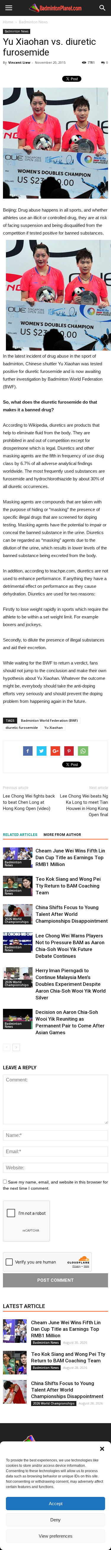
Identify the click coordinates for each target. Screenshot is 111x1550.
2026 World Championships (17, 920)
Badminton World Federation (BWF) (49, 720)
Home (8, 21)
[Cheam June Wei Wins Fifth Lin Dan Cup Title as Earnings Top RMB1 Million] (18, 857)
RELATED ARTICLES (20, 835)
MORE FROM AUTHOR (62, 835)
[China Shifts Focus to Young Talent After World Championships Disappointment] (18, 914)
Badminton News (16, 31)
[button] (102, 1449)
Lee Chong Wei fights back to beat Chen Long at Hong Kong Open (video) (29, 802)
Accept (55, 1503)
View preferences (56, 1535)
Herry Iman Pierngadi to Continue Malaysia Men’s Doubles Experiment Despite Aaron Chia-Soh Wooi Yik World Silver (71, 984)
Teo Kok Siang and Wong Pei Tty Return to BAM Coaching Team (68, 886)
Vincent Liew (19, 62)
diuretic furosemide (22, 727)
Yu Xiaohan (53, 727)
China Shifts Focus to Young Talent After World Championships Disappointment (72, 914)
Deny (55, 1519)
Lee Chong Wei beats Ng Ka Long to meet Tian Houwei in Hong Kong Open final (84, 805)
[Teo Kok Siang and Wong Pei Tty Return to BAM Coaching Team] (18, 886)
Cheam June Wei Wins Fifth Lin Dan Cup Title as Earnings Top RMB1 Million (70, 857)
